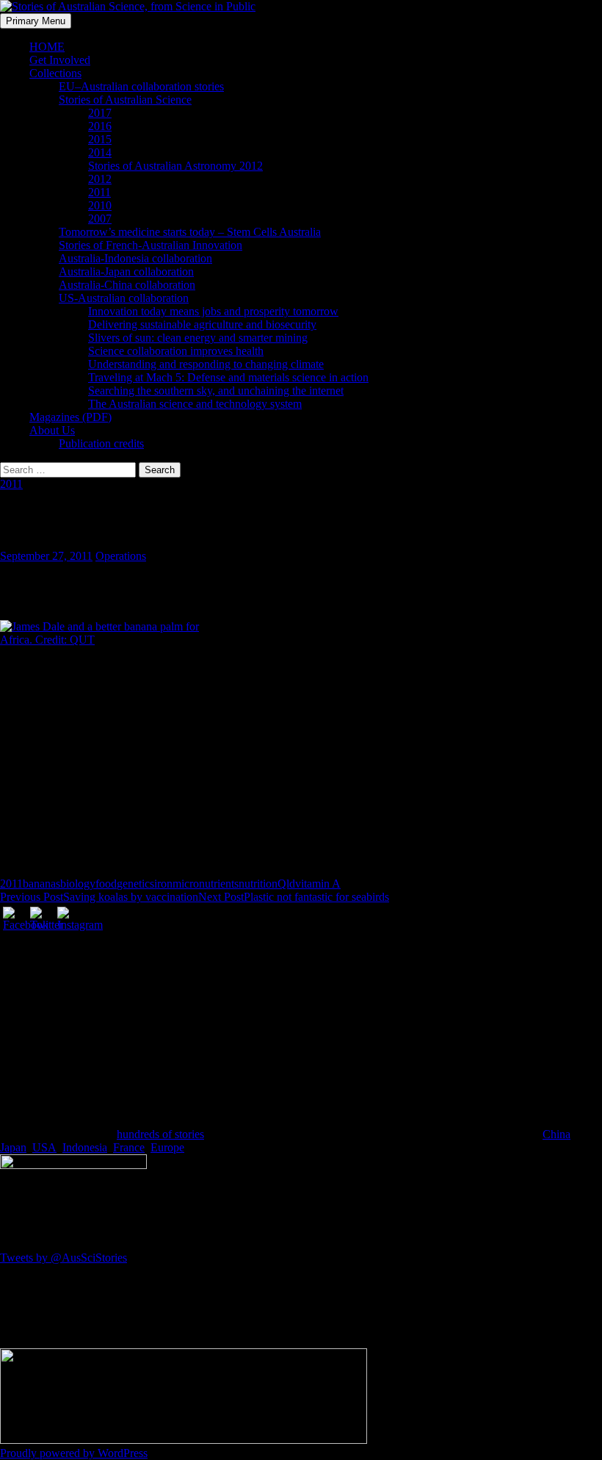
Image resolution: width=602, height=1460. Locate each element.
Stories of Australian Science (125, 99)
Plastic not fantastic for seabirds (293, 897)
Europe (167, 1147)
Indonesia (84, 1147)
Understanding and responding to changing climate (206, 364)
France (129, 1147)
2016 (100, 126)
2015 (100, 139)
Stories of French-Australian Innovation (150, 245)
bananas (41, 883)
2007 (100, 218)
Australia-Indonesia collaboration (135, 258)
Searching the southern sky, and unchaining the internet (216, 390)
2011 (99, 192)
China (556, 1134)
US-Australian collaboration (124, 298)
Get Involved (59, 60)
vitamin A (318, 883)
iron (163, 883)
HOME (47, 46)
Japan (13, 1147)
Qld (286, 883)
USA (44, 1147)
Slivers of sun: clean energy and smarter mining (198, 337)
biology (77, 883)
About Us (52, 430)
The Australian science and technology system (195, 404)
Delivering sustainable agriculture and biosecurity (202, 324)
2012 (100, 179)
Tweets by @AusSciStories (63, 1257)
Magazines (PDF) (70, 417)
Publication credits (101, 443)
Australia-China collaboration (127, 284)
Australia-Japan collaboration (126, 271)
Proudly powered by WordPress (74, 1453)
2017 (100, 113)
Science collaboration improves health (176, 351)
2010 (100, 205)
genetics (135, 883)
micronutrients (206, 883)
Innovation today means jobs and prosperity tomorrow (213, 311)
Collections (55, 73)
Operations (120, 556)
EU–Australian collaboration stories (141, 86)
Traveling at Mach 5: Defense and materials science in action (228, 377)
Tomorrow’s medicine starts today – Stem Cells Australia (190, 232)
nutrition (258, 883)
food (106, 883)
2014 (100, 152)
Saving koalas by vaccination (99, 897)
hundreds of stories (160, 1134)
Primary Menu (35, 20)
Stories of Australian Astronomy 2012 (175, 165)
